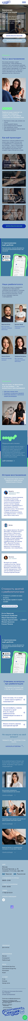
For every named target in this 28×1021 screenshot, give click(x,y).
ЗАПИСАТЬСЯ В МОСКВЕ (9, 606)
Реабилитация (6, 960)
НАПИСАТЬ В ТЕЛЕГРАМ (13, 746)
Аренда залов (6, 983)
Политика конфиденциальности (11, 998)
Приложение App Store (8, 966)
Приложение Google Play (9, 968)
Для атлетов (5, 947)
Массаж (4, 956)
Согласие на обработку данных (12, 1001)
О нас (3, 979)
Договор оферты (7, 1002)
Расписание (5, 970)
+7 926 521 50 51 (7, 893)
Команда (4, 981)
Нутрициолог (6, 958)
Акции (4, 972)
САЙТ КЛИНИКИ (7, 461)
